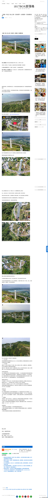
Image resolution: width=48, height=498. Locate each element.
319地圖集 (12, 3)
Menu (4, 1)
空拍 (27, 489)
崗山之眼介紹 (23, 489)
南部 (2, 17)
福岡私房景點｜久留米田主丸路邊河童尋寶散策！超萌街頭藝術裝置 (16, 468)
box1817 (6, 17)
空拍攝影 (30, 489)
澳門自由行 (8, 3)
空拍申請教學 (3, 3)
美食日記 (16, 3)
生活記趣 (20, 3)
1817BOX (7, 489)
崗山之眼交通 (17, 489)
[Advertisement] (17, 26)
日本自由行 (23, 3)
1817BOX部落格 (24, 6)
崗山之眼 (13, 489)
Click (47, 249)
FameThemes (44, 495)
